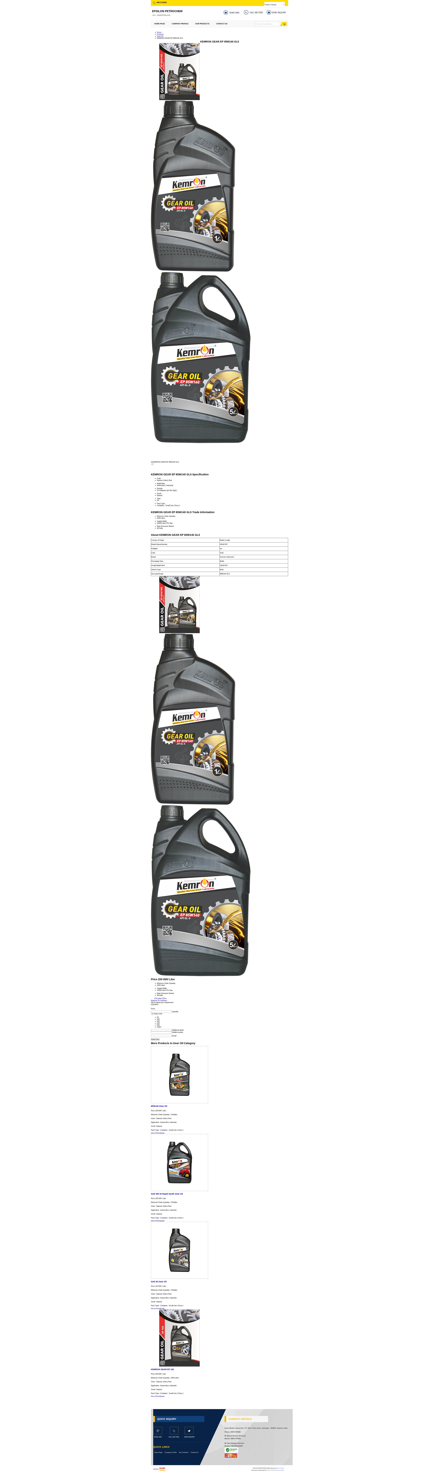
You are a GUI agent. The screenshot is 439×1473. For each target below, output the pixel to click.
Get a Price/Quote (157, 1133)
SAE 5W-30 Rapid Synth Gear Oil (167, 1194)
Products (160, 34)
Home (159, 32)
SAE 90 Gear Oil (159, 1281)
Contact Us (221, 24)
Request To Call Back (159, 1000)
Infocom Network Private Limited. (275, 1470)
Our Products (202, 24)
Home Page (159, 24)
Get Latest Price (160, 998)
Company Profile (180, 24)
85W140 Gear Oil (159, 1106)
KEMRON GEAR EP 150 (162, 1369)
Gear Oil (160, 36)
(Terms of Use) (280, 1468)
